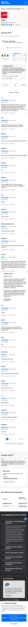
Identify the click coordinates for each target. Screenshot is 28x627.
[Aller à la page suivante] (24, 439)
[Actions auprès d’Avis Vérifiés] (26, 112)
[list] (14, 501)
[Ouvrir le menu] (25, 2)
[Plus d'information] (17, 600)
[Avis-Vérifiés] (5, 2)
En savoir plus (8, 595)
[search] (15, 85)
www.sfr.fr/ (5, 476)
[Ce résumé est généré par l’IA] (17, 76)
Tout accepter (14, 616)
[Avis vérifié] (1, 102)
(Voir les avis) (18, 24)
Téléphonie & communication (13, 8)
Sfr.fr (23, 8)
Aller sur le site (10, 482)
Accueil (3, 8)
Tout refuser (14, 620)
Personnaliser (14, 623)
